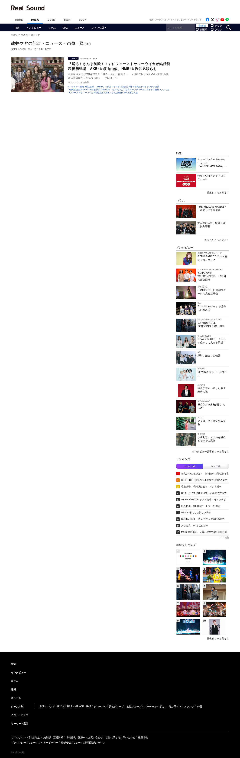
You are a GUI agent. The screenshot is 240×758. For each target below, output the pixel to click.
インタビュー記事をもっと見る (209, 451)
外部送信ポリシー (71, 742)
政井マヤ (111, 86)
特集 (17, 27)
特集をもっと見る (216, 192)
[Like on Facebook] (207, 20)
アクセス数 (189, 466)
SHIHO (85, 89)
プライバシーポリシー (23, 742)
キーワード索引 (19, 723)
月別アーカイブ (19, 715)
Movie (51, 19)
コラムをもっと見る (215, 239)
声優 (199, 706)
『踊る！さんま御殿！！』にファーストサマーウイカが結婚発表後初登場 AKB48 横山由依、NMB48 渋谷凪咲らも (119, 66)
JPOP (41, 706)
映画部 (203, 29)
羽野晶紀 (99, 92)
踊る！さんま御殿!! (114, 92)
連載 (65, 27)
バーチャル (150, 706)
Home (19, 19)
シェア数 (216, 466)
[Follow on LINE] (227, 20)
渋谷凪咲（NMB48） (101, 89)
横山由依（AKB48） (95, 86)
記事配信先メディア (94, 742)
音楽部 (202, 25)
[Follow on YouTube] (222, 20)
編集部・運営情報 (53, 737)
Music (35, 19)
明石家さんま (131, 92)
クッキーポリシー (48, 742)
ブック (218, 29)
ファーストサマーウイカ (81, 92)
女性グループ (134, 706)
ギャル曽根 (153, 89)
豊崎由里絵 (75, 89)
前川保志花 (123, 86)
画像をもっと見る (216, 638)
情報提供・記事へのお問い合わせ (84, 737)
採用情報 (143, 737)
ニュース (80, 27)
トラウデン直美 (152, 86)
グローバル (100, 706)
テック (218, 25)
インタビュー (34, 27)
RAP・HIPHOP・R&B (79, 706)
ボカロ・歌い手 (168, 706)
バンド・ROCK (55, 706)
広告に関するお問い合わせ (120, 737)
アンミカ (165, 89)
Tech (67, 19)
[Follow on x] (212, 20)
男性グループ (116, 706)
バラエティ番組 (76, 86)
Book (82, 19)
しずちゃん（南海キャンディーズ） (130, 89)
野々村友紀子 (136, 86)
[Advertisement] (144, 8)
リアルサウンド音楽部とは (26, 737)
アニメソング (186, 706)
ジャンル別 (98, 27)
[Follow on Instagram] (217, 20)
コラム (52, 27)
